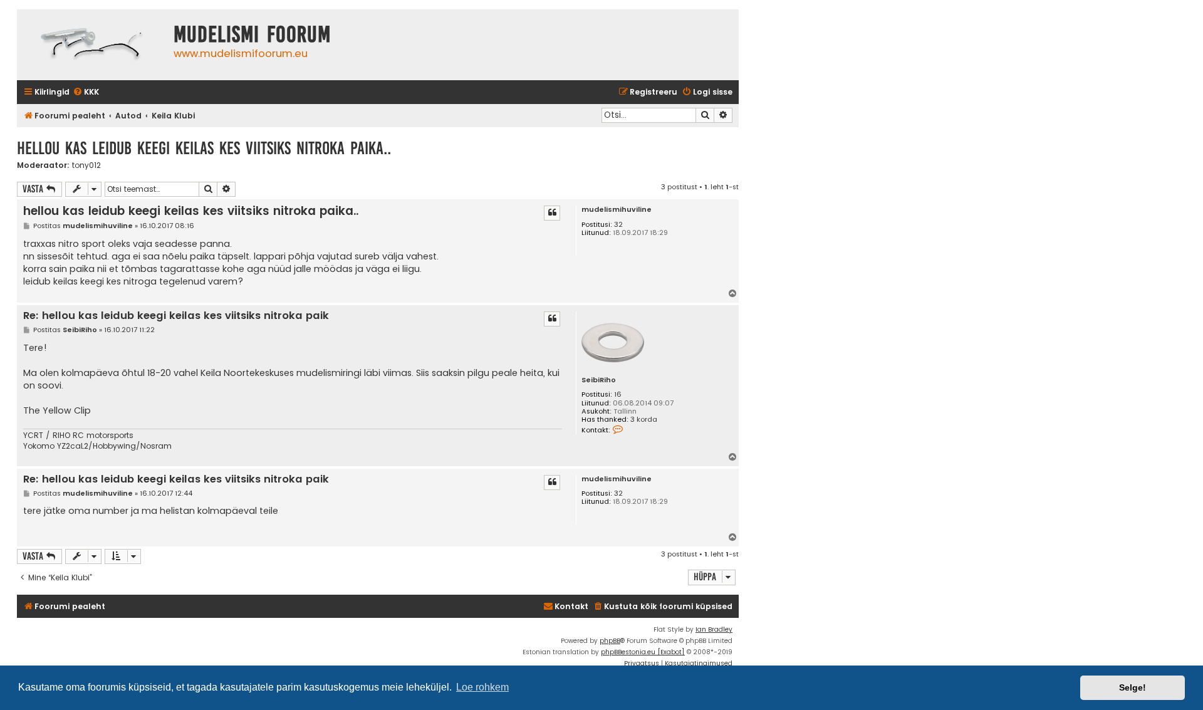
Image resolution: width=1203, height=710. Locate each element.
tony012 (86, 165)
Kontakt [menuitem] (571, 606)
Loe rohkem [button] (482, 687)
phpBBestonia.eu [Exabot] (643, 652)
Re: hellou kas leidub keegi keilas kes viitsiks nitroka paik (176, 316)
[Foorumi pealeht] (92, 45)
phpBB (610, 640)
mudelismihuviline (616, 210)
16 (618, 394)
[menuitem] (86, 92)
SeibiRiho (598, 380)
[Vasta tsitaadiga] (552, 213)
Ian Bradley (713, 629)
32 (618, 225)
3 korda (643, 419)
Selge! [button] (1132, 687)
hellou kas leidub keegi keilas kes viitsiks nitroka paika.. (204, 148)
